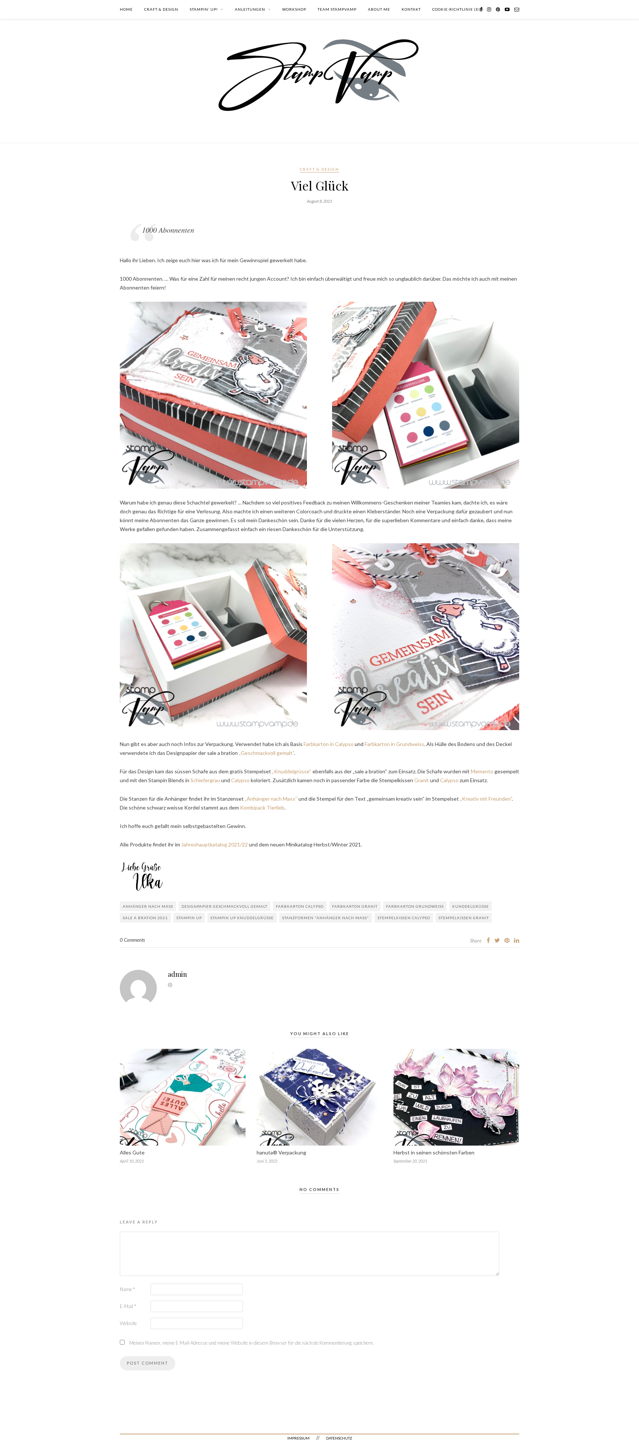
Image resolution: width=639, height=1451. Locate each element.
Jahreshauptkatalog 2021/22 (214, 844)
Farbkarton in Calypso (329, 744)
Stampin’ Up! (204, 9)
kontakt (411, 9)
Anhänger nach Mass (148, 906)
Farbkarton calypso (300, 906)
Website (128, 1323)
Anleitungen (250, 9)
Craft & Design (161, 9)
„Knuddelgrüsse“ (291, 771)
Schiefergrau (205, 780)
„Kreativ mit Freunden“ (486, 798)
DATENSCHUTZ (339, 1438)
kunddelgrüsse (470, 906)
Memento (481, 771)
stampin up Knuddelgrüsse (242, 918)
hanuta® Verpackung (281, 1152)
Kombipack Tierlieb (262, 807)
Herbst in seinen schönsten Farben (433, 1152)
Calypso (240, 780)
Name (127, 1289)
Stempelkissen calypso (404, 918)
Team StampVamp (337, 9)
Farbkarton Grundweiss (415, 906)
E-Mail (128, 1306)
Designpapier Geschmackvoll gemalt (224, 906)
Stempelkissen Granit (464, 918)
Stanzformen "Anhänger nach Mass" (325, 918)
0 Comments (132, 940)
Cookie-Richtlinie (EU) (457, 9)
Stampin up (189, 918)
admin (177, 974)
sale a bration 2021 (145, 918)
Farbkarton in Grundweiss (394, 744)
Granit (421, 780)
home (126, 9)
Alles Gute (132, 1152)
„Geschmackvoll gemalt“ (266, 753)
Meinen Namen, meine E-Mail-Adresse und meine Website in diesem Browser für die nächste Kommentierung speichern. (251, 1343)
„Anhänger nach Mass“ (271, 798)
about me (379, 9)
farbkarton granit (355, 906)
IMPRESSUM (298, 1438)
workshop (294, 9)
